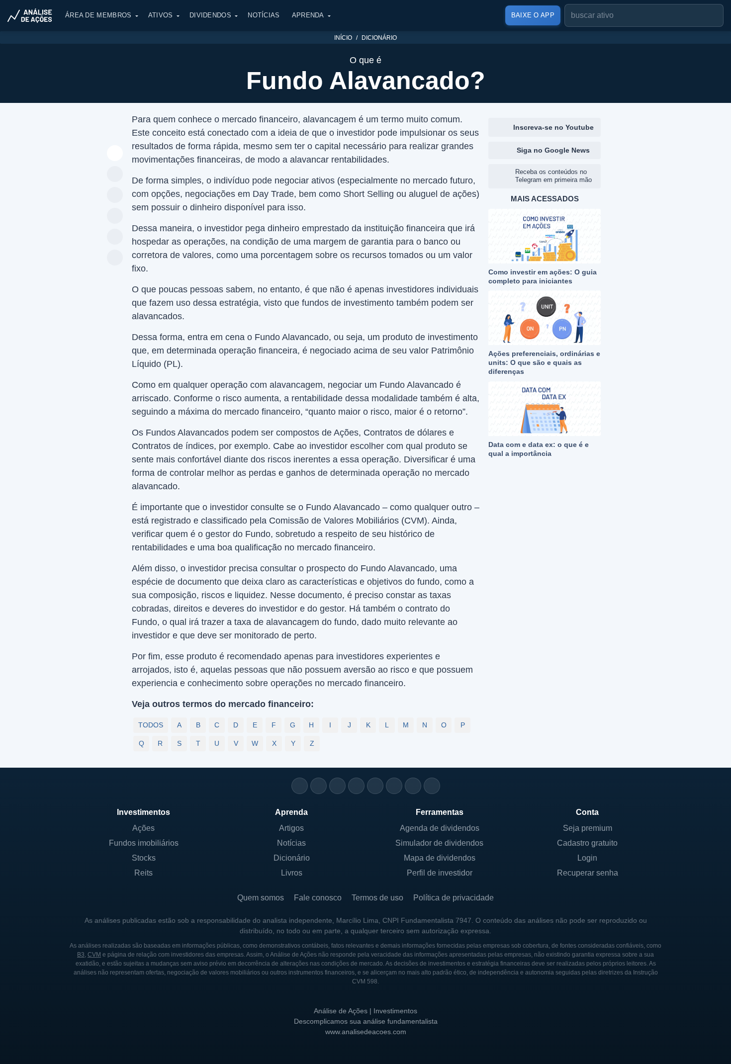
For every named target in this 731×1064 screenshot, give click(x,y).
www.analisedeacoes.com (365, 1032)
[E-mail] (432, 786)
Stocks (144, 858)
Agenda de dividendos (439, 828)
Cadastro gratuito (587, 843)
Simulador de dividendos (439, 843)
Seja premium (587, 828)
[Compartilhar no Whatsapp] (115, 174)
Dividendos (210, 15)
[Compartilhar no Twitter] (115, 237)
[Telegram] (356, 786)
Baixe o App (532, 15)
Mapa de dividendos (439, 858)
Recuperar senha (587, 873)
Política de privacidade (453, 897)
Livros (291, 873)
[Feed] (413, 786)
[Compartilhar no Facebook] (115, 216)
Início (343, 37)
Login (587, 858)
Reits (143, 873)
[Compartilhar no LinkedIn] (115, 258)
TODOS (150, 725)
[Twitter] (337, 786)
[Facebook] (318, 786)
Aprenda (308, 15)
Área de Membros (98, 15)
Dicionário (379, 37)
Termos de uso (377, 897)
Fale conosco (318, 897)
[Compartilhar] (115, 153)
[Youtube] (375, 786)
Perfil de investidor (439, 873)
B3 (81, 954)
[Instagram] (299, 786)
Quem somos (260, 897)
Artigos (291, 828)
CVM (94, 954)
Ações (143, 828)
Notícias (263, 15)
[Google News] (394, 786)
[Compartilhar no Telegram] (115, 195)
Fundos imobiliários (144, 843)
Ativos (160, 15)
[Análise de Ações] (32, 15)
